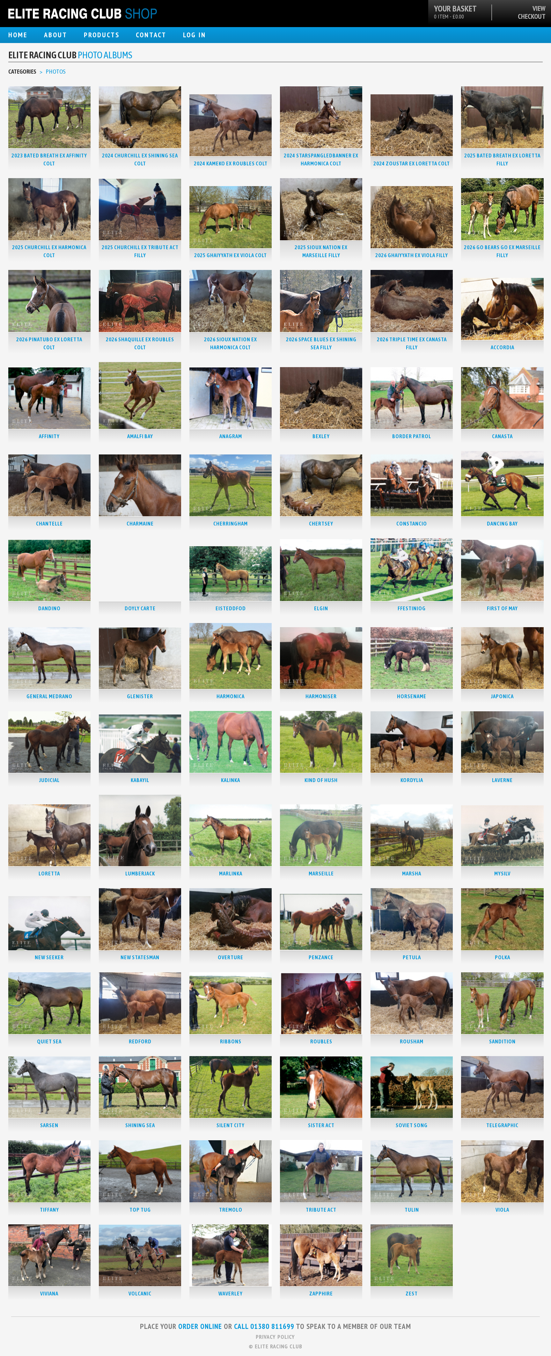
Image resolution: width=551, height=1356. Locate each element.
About (55, 34)
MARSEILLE (321, 873)
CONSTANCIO (411, 523)
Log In (194, 34)
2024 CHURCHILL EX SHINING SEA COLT (140, 159)
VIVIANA (49, 1293)
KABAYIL (140, 780)
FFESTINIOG (412, 608)
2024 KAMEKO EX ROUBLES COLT (231, 163)
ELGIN (321, 608)
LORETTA (49, 873)
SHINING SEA (140, 1125)
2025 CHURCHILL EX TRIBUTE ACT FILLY (140, 251)
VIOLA (502, 1210)
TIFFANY (49, 1210)
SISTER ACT (321, 1125)
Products (102, 34)
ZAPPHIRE (321, 1293)
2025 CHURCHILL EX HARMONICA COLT (49, 251)
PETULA (412, 957)
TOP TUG (140, 1210)
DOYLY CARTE (140, 608)
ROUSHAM (411, 1041)
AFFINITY (49, 436)
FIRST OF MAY (502, 608)
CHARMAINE (140, 523)
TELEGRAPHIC (502, 1125)
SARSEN (49, 1125)
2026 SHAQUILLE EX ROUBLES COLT (140, 343)
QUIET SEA (49, 1041)
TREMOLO (230, 1210)
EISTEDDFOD (231, 608)
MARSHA (411, 873)
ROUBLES (321, 1041)
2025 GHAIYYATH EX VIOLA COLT (230, 255)
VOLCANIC (140, 1293)
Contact (151, 34)
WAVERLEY (230, 1293)
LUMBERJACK (140, 873)
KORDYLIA (411, 780)
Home (17, 34)
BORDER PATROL (411, 436)
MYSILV (502, 873)
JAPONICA (502, 696)
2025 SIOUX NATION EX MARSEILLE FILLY (321, 251)
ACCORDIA (502, 347)
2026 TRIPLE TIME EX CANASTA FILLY (412, 343)
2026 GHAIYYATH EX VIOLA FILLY (411, 255)
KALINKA (230, 780)
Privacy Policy (275, 1336)
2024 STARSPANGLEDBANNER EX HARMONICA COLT (321, 159)
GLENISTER (140, 696)
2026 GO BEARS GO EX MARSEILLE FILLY (502, 251)
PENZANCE (321, 957)
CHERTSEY (321, 523)
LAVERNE (502, 780)
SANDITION (502, 1041)
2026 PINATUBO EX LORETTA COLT (49, 343)
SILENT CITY (231, 1125)
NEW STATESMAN (140, 957)
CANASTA (502, 436)
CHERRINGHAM (230, 523)
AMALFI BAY (140, 436)
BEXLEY (321, 436)
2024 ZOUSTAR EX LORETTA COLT (411, 163)
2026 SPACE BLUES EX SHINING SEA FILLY (321, 343)
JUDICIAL (49, 780)
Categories (22, 71)
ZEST (412, 1293)
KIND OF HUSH (321, 780)
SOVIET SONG (412, 1125)
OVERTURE (230, 957)
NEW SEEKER (49, 957)
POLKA (502, 957)
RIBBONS (230, 1041)
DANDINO (49, 608)
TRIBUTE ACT (321, 1210)
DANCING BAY (502, 523)
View (539, 8)
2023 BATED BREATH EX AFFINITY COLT (49, 159)
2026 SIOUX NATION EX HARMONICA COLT (230, 343)
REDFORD (140, 1041)
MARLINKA (230, 873)
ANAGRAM (230, 436)
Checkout (532, 16)
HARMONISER (321, 696)
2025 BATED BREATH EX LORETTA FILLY (502, 159)
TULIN (412, 1210)
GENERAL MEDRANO (49, 696)
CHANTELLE (49, 523)
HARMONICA (231, 696)
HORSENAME (411, 696)
